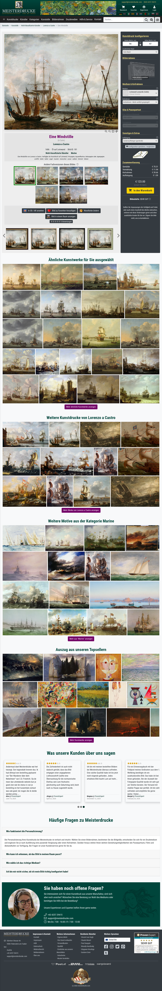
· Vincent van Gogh (86, 937)
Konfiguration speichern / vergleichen (141, 147)
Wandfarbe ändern (90, 210)
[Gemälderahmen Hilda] (77, 239)
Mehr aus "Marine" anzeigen (81, 639)
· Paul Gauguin (85, 943)
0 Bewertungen (66, 222)
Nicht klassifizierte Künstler (30, 26)
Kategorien (34, 19)
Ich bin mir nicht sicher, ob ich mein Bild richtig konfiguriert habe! (37, 871)
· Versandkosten (62, 943)
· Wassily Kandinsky (87, 946)
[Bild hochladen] (157, 19)
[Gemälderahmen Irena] (49, 239)
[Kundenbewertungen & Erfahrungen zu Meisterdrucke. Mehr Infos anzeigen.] (146, 943)
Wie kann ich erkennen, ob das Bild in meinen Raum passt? (34, 854)
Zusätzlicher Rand (128, 49)
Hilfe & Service (86, 19)
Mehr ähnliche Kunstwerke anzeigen (81, 407)
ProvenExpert (18, 796)
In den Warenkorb (142, 190)
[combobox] (140, 52)
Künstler (23, 19)
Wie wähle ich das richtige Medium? (23, 862)
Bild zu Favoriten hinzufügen (63, 210)
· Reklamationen (38, 952)
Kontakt (97, 19)
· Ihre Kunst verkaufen (64, 940)
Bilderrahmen (58, 19)
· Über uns (36, 955)
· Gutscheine (61, 955)
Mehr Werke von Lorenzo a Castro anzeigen (81, 510)
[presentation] (4, 236)
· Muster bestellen (63, 958)
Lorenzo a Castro (49, 26)
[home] (4, 19)
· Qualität (60, 946)
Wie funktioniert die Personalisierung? (24, 831)
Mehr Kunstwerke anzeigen (81, 740)
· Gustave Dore (85, 952)
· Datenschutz (37, 946)
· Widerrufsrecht (38, 949)
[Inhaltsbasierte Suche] (151, 19)
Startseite (5, 26)
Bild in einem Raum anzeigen (62, 216)
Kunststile (45, 19)
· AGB (35, 943)
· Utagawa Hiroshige (87, 949)
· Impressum (37, 940)
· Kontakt (36, 937)
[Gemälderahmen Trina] (21, 239)
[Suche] (146, 19)
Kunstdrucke (12, 19)
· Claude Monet (85, 940)
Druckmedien (72, 19)
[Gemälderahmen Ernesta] (105, 239)
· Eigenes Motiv (62, 937)
